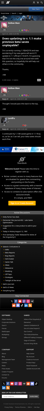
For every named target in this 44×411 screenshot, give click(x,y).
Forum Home (5, 13)
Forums (4, 378)
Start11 (4, 325)
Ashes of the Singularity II (32, 319)
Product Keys (30, 363)
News (4, 366)
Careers (4, 363)
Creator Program (7, 372)
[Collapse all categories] (42, 246)
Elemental (27, 322)
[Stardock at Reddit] (14, 305)
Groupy (4, 337)
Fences (4, 328)
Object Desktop (7, 319)
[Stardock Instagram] (28, 301)
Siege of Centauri (29, 340)
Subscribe (34, 396)
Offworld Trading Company (33, 337)
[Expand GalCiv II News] (1, 287)
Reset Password (31, 366)
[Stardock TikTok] (22, 305)
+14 (4, 30)
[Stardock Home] (8, 2)
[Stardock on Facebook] (16, 301)
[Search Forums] (41, 2)
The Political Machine (31, 334)
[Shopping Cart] (37, 2)
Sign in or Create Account (22, 203)
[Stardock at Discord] (18, 305)
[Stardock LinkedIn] (26, 305)
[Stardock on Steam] (32, 301)
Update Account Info (33, 369)
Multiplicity (5, 334)
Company (6, 349)
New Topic (36, 9)
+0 (4, 125)
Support (30, 349)
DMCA (30, 407)
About (4, 354)
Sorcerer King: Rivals (30, 343)
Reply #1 (5, 99)
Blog (3, 357)
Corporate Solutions (8, 322)
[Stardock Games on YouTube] (20, 301)
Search (14, 13)
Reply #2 (5, 129)
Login (20, 13)
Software (6, 315)
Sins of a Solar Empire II (31, 328)
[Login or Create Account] (34, 2)
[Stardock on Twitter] (12, 301)
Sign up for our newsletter (14, 393)
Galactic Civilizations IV (31, 325)
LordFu (11, 118)
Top (42, 99)
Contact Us (5, 375)
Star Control (28, 331)
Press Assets (6, 369)
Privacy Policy (9, 407)
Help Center (30, 354)
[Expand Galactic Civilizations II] (1, 246)
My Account (30, 357)
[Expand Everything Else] (1, 290)
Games (27, 315)
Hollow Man (14, 23)
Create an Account (32, 359)
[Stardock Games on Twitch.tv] (24, 301)
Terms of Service (20, 407)
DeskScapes (6, 331)
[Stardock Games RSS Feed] (30, 305)
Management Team (8, 359)
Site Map (36, 407)
